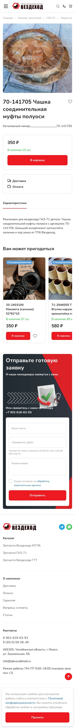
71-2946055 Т (62, 305)
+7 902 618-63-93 (19, 412)
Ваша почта (19, 428)
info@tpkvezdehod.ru (17, 661)
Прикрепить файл (22, 442)
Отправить (37, 495)
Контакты (10, 631)
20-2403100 (15, 305)
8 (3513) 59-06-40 (16, 642)
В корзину (37, 160)
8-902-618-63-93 (15, 638)
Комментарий (20, 463)
